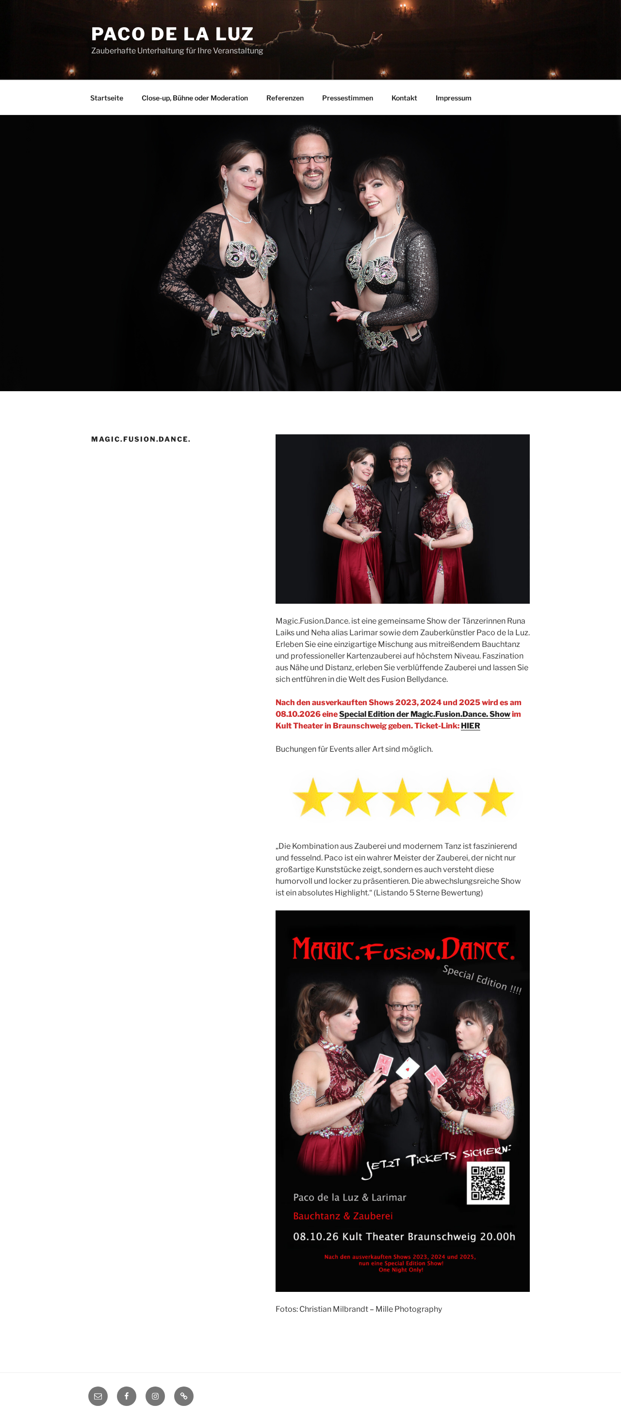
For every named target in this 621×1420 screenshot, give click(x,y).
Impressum (454, 98)
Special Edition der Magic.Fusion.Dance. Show (424, 714)
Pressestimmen (347, 98)
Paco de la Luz (173, 34)
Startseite (106, 98)
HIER (470, 725)
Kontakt (404, 98)
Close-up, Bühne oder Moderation (195, 98)
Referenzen (285, 98)
